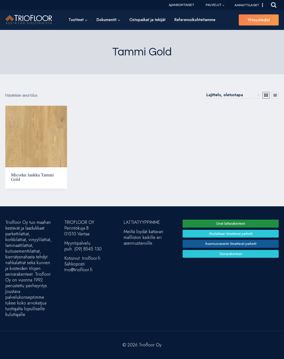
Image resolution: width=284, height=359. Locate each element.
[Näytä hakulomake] (274, 5)
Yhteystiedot (259, 20)
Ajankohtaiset (181, 4)
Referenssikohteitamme (194, 20)
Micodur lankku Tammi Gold (32, 177)
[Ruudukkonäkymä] (266, 95)
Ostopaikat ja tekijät (147, 20)
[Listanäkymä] (275, 95)
